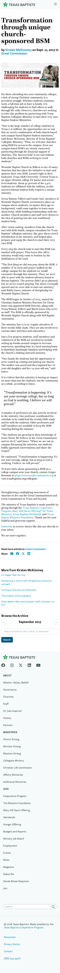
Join (5, 888)
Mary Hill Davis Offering (16, 810)
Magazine (8, 867)
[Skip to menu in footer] (55, 4)
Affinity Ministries (13, 774)
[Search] (54, 907)
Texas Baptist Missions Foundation (27, 516)
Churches (8, 696)
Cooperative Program (14, 796)
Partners (8, 725)
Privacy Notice (12, 944)
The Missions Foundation (17, 803)
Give (6, 789)
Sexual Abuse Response (16, 881)
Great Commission (14, 53)
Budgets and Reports (14, 831)
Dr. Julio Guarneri (12, 710)
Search (7, 639)
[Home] (19, 4)
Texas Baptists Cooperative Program (23, 927)
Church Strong (11, 739)
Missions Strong (12, 753)
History (7, 718)
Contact (8, 951)
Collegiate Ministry (13, 760)
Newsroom (10, 937)
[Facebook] (4, 664)
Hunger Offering (12, 824)
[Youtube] (38, 664)
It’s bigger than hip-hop (13, 574)
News (6, 859)
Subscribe (6, 526)
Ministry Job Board (13, 838)
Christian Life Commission (17, 767)
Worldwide (9, 817)
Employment (10, 845)
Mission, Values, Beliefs (16, 682)
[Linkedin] (29, 664)
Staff (5, 703)
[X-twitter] (20, 664)
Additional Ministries (14, 781)
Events (7, 852)
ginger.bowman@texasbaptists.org (34, 475)
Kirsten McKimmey (18, 50)
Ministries (10, 732)
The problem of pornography (16, 595)
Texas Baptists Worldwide (27, 514)
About (7, 675)
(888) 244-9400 (12, 958)
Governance (9, 689)
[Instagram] (12, 664)
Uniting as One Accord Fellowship (18, 589)
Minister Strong (11, 746)
